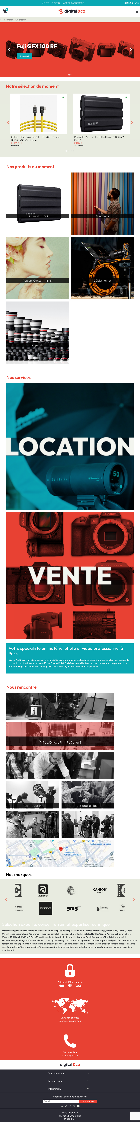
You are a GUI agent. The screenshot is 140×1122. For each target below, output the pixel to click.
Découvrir (25, 56)
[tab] (69, 74)
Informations (54, 1089)
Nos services (55, 1081)
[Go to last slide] (8, 122)
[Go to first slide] (130, 49)
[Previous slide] (9, 49)
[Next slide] (132, 122)
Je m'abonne (88, 1101)
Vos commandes (56, 1073)
